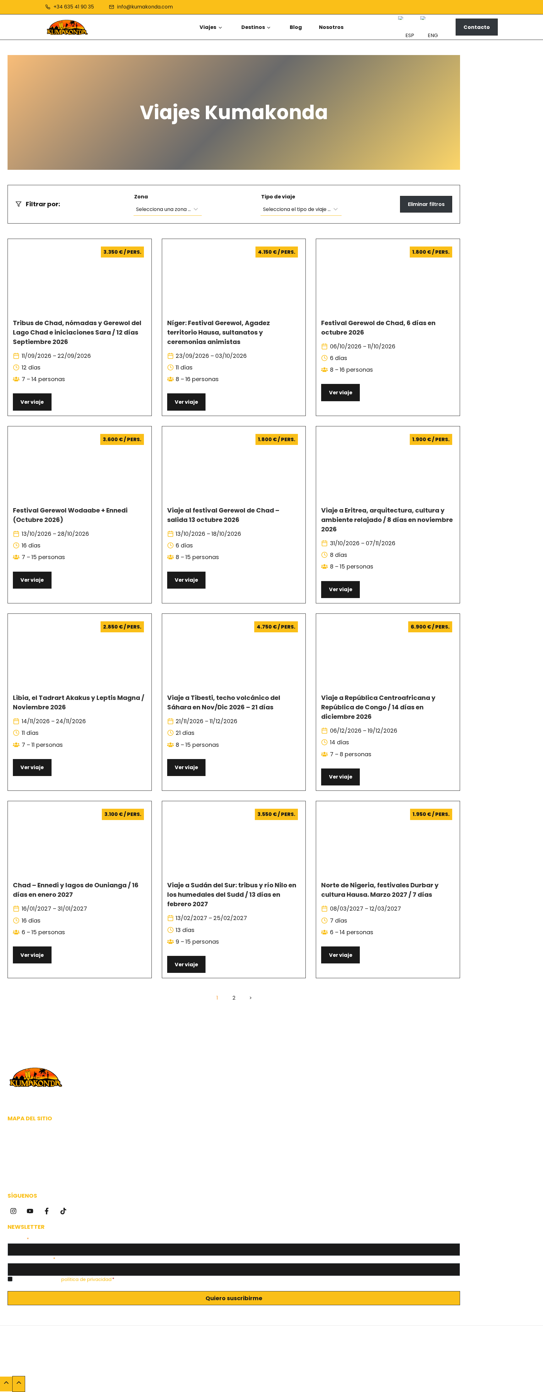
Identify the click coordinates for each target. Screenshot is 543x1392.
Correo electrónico (31, 1259)
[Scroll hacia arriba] (6, 1384)
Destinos (253, 27)
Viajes (208, 27)
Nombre (18, 1239)
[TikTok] (63, 1211)
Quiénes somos (28, 1134)
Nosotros (331, 27)
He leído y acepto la (64, 1279)
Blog (296, 27)
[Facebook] (46, 1211)
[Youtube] (30, 1211)
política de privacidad (86, 1279)
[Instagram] (13, 1211)
